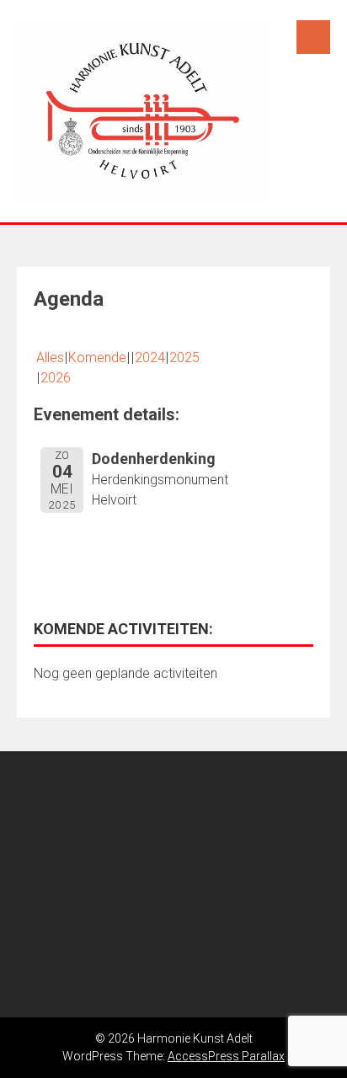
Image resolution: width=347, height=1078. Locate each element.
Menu (313, 37)
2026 (55, 378)
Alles (50, 358)
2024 (150, 358)
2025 (184, 358)
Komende (97, 358)
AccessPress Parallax (226, 1056)
